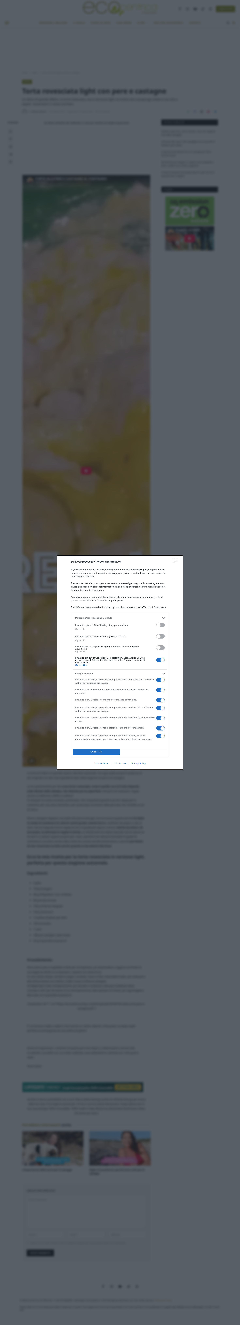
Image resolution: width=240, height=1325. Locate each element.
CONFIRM (96, 752)
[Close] (176, 562)
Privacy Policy (138, 763)
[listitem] (120, 618)
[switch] (160, 625)
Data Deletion (102, 763)
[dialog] (120, 663)
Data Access (120, 763)
